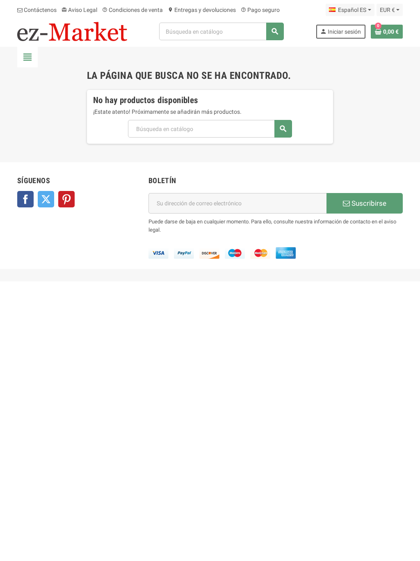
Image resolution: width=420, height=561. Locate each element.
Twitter (46, 199)
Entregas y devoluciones (202, 10)
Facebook (25, 199)
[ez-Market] (72, 31)
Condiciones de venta (132, 10)
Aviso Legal (79, 10)
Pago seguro (260, 10)
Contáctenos (40, 10)
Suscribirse (368, 203)
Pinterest (66, 199)
